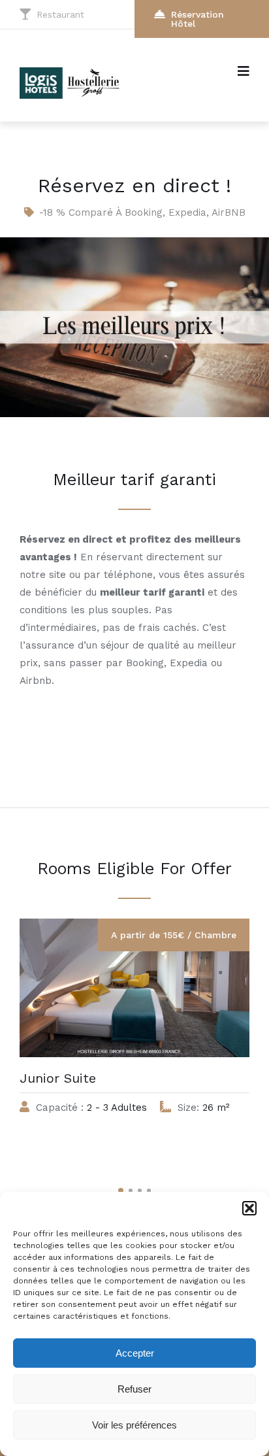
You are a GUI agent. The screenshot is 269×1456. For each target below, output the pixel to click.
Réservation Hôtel (197, 19)
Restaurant (60, 14)
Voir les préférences (134, 1425)
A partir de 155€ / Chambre (173, 935)
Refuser (134, 1389)
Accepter (135, 1353)
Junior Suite (58, 1078)
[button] (249, 1208)
